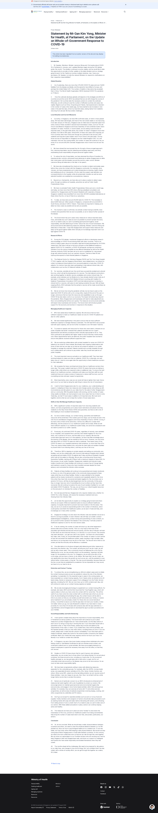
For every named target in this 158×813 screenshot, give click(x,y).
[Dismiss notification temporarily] (126, 5)
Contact (102, 791)
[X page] (114, 787)
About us (58, 783)
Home (52, 20)
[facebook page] (101, 787)
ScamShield (45, 6)
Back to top (56, 763)
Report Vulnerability (36, 807)
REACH (70, 807)
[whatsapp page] (123, 787)
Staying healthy (35, 783)
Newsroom (97, 12)
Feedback (103, 793)
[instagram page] (106, 787)
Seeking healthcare (36, 786)
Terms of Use (62, 807)
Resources (34, 797)
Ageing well (34, 789)
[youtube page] (110, 787)
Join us (57, 786)
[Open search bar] (125, 12)
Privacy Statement (51, 807)
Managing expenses (36, 791)
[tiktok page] (118, 787)
